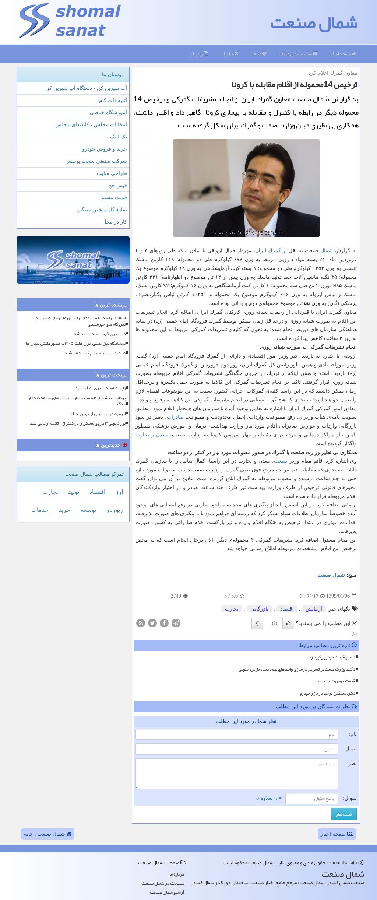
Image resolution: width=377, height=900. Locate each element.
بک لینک (118, 137)
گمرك (274, 250)
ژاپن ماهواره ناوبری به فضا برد (100, 388)
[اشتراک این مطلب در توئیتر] (152, 622)
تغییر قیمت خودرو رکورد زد (332, 657)
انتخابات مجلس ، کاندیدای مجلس (91, 124)
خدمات (40, 510)
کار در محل (114, 222)
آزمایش (314, 609)
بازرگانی (259, 609)
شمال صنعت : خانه (45, 834)
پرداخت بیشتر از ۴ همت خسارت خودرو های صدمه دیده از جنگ (77, 401)
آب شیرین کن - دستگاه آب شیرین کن (86, 88)
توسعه (88, 510)
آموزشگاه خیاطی (108, 112)
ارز (119, 492)
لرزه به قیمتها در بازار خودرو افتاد (98, 413)
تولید (73, 492)
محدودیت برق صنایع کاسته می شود (95, 353)
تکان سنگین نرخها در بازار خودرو (327, 693)
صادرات (227, 54)
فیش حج (117, 185)
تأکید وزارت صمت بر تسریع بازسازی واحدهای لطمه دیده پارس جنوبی (296, 669)
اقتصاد (287, 609)
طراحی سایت (112, 173)
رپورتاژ (197, 54)
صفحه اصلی (340, 54)
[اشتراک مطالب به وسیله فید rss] (140, 622)
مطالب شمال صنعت (295, 54)
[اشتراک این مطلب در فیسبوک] (164, 622)
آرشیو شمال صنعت (167, 892)
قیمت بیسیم (114, 197)
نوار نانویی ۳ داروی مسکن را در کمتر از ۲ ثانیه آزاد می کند (78, 423)
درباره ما (177, 874)
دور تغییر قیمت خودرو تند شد (100, 334)
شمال (326, 250)
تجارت (142, 434)
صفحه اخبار (334, 834)
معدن (162, 434)
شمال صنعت (314, 22)
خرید (64, 510)
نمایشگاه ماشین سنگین (102, 209)
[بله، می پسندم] (288, 623)
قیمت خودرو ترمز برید (336, 680)
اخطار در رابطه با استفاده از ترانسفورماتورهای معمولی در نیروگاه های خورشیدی (80, 321)
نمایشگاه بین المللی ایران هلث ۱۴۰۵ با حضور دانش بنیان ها (76, 343)
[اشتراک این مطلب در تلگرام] (176, 622)
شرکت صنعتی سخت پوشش (96, 161)
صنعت (255, 54)
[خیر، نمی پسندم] (257, 623)
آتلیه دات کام (113, 100)
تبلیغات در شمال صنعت (162, 883)
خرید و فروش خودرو (104, 149)
